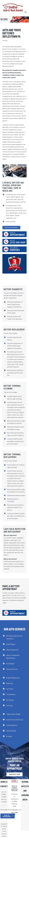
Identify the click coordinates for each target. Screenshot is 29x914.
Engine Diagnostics (13, 678)
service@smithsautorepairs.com (4, 810)
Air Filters (9, 689)
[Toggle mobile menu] (26, 12)
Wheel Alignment (12, 650)
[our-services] (14, 247)
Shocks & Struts (11, 669)
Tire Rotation (10, 694)
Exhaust (9, 736)
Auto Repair (10, 664)
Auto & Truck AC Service (14, 720)
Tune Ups (9, 705)
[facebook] (14, 817)
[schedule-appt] (14, 232)
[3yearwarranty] (14, 255)
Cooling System (11, 725)
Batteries (9, 683)
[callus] (14, 240)
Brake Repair (10, 644)
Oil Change (10, 700)
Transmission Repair (13, 714)
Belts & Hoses (11, 731)
